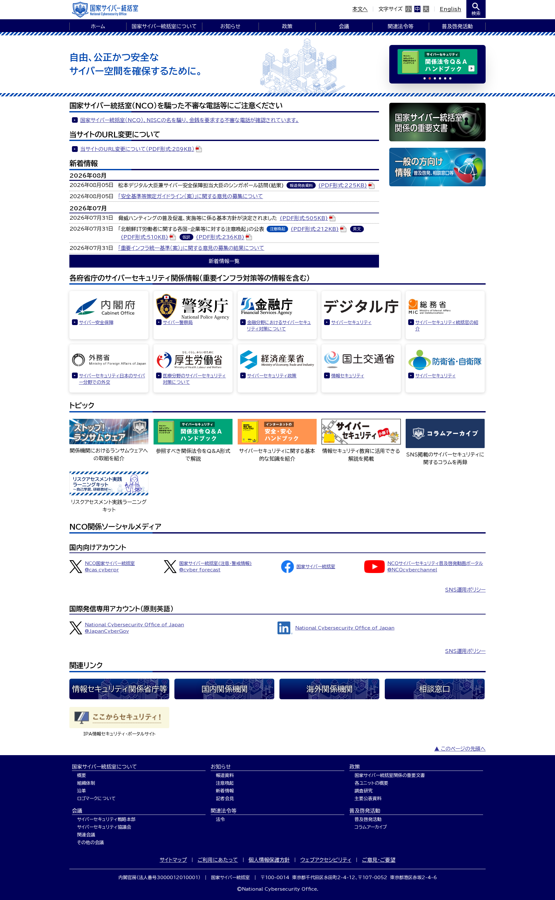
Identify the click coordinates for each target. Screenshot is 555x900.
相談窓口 (434, 689)
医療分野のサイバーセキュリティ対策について (194, 379)
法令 (220, 819)
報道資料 (225, 775)
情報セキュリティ (347, 376)
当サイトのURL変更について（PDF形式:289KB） (137, 149)
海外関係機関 (329, 689)
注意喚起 (225, 783)
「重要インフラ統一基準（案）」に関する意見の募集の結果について (191, 248)
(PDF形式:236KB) (220, 237)
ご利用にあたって (218, 859)
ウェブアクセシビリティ (325, 859)
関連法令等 (400, 26)
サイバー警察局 (178, 322)
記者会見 (225, 798)
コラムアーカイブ (371, 827)
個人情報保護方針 (269, 859)
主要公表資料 (368, 798)
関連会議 (86, 835)
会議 (344, 26)
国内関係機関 (224, 689)
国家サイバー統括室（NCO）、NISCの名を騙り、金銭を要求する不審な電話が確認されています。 (189, 120)
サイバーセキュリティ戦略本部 (106, 819)
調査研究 (364, 791)
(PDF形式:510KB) (144, 237)
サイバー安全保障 (96, 322)
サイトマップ (173, 859)
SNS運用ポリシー (465, 589)
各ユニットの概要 (371, 783)
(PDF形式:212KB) (315, 229)
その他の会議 (90, 842)
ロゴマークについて (96, 798)
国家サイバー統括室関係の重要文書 (390, 775)
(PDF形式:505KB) (304, 218)
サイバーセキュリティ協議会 (104, 827)
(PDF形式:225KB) (342, 185)
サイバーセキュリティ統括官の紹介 (446, 325)
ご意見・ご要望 (378, 859)
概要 (81, 775)
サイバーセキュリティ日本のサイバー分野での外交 (112, 379)
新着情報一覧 (224, 261)
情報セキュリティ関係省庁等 (119, 689)
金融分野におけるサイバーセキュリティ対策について (279, 325)
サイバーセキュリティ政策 (271, 376)
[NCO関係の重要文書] (437, 122)
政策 (287, 26)
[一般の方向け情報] (437, 167)
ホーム (98, 26)
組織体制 (86, 783)
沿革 (81, 791)
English (450, 9)
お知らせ (230, 26)
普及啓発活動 (457, 26)
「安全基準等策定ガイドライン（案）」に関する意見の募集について (190, 196)
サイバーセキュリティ (351, 322)
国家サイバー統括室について (164, 26)
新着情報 (225, 791)
